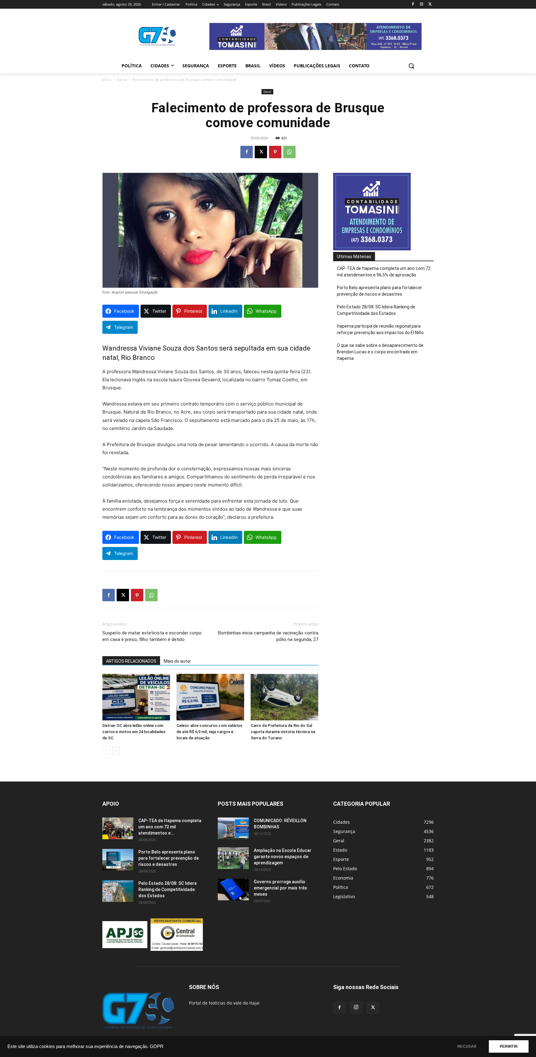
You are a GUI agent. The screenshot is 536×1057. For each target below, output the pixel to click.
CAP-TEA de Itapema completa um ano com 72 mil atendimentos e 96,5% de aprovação (384, 271)
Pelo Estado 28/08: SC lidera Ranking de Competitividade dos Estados (376, 310)
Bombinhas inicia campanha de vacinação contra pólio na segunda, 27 (268, 636)
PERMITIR (509, 1046)
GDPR (156, 1046)
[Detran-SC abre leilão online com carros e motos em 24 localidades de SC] (136, 697)
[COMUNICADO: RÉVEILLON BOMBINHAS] (233, 828)
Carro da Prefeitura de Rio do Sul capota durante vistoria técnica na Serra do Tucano (283, 731)
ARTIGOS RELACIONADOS (131, 661)
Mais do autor (177, 661)
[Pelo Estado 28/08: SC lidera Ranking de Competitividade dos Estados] (117, 891)
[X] (430, 4)
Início (106, 79)
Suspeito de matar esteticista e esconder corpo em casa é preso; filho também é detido (152, 636)
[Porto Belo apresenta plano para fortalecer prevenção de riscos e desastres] (117, 860)
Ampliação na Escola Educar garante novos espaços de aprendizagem (282, 856)
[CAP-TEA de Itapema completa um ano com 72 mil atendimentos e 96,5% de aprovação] (117, 828)
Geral (122, 79)
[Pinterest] (275, 152)
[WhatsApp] (289, 152)
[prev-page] (106, 750)
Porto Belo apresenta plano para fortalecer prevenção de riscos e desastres (379, 291)
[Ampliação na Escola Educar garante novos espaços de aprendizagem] (233, 858)
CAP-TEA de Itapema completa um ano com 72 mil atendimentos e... (169, 826)
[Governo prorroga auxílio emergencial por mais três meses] (233, 889)
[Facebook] (413, 4)
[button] (411, 65)
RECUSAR (466, 1046)
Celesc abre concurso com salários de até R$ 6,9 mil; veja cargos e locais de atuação (209, 731)
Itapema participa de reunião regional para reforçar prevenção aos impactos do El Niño (380, 329)
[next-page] (116, 750)
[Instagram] (421, 4)
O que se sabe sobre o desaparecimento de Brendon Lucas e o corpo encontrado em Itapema (380, 352)
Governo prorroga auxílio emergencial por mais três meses (280, 888)
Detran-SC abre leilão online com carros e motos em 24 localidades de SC (133, 731)
